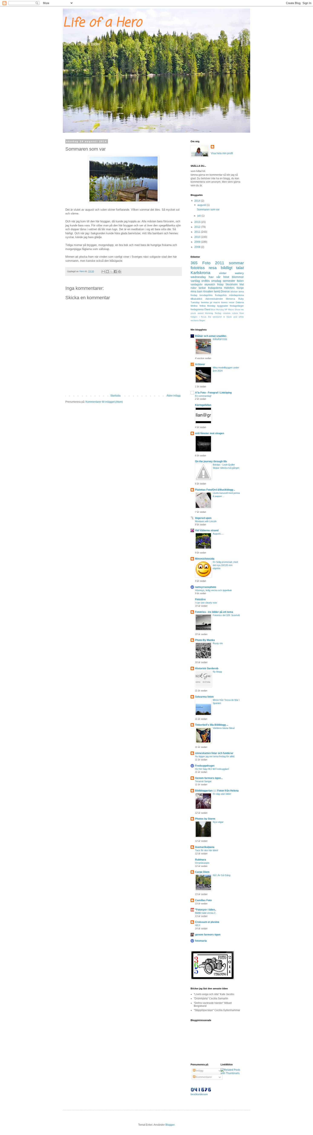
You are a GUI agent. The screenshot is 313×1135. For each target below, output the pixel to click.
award (201, 313)
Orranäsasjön (202, 863)
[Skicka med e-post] (103, 271)
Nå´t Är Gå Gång (221, 875)
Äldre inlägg (174, 395)
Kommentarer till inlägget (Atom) (104, 401)
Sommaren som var (208, 209)
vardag (195, 280)
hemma (205, 302)
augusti (202, 205)
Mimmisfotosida (204, 558)
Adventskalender (214, 298)
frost (242, 313)
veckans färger (198, 320)
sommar (236, 263)
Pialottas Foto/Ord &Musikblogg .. (215, 489)
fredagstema (197, 309)
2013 (197, 222)
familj (217, 291)
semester (229, 280)
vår (218, 277)
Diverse (225, 291)
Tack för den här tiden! (206, 850)
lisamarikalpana (204, 847)
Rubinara (200, 859)
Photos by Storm (205, 818)
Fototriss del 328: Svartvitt (226, 615)
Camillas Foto (203, 900)
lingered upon (203, 518)
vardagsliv (196, 284)
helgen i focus (198, 317)
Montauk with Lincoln (206, 521)
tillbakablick (196, 298)
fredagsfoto (221, 295)
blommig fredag (213, 313)
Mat (242, 284)
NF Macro (229, 309)
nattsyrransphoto (205, 587)
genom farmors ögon (207, 934)
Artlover (200, 364)
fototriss (198, 268)
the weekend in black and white (226, 317)
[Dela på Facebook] (115, 271)
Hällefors (229, 287)
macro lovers (220, 302)
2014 (197, 200)
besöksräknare (199, 1094)
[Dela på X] (111, 271)
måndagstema (236, 295)
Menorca (230, 298)
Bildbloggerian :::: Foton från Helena (217, 790)
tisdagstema (215, 287)
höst (226, 277)
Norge (240, 287)
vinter (223, 273)
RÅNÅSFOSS (220, 339)
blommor (238, 277)
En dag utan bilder (222, 794)
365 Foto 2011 (207, 263)
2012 (197, 227)
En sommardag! (203, 396)
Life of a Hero (102, 23)
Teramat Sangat (203, 781)
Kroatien (208, 291)
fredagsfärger (237, 306)
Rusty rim (218, 643)
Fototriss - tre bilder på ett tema (214, 612)
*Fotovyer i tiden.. (205, 909)
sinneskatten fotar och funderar (214, 753)
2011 (197, 231)
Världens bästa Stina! (224, 728)
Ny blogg (217, 671)
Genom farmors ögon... (209, 778)
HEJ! (197, 925)
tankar (202, 287)
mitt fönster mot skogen (209, 433)
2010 (197, 237)
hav (211, 277)
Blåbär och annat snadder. (211, 336)
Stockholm (231, 284)
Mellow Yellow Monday (203, 306)
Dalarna (240, 302)
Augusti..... (218, 533)
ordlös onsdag (211, 280)
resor (231, 302)
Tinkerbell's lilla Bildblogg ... (211, 724)
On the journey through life (211, 461)
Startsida (115, 395)
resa (213, 268)
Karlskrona (200, 272)
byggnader (222, 306)
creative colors (230, 313)
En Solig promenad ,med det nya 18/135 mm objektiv (225, 565)
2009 (197, 241)
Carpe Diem (202, 872)
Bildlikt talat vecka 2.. (206, 913)
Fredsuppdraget (204, 765)
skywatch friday (213, 284)
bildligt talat (232, 268)
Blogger (169, 1124)
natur (194, 287)
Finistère (200, 599)
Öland (207, 309)
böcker (234, 291)
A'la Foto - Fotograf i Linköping (213, 392)
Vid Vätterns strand (206, 530)
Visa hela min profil (222, 153)
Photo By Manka (205, 640)
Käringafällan (203, 405)
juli (199, 215)
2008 (197, 247)
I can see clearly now (206, 602)
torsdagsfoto (206, 295)
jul (211, 302)
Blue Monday (217, 309)
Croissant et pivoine (207, 922)
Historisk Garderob (206, 668)
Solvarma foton (204, 696)
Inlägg (199, 1070)
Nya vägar (218, 822)
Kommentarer (203, 1077)
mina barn (196, 291)
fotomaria (201, 940)
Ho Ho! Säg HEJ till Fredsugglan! (212, 769)
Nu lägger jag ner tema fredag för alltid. (215, 756)
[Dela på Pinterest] (119, 271)
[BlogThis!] (107, 271)
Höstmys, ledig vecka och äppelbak (213, 590)
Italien (240, 280)
